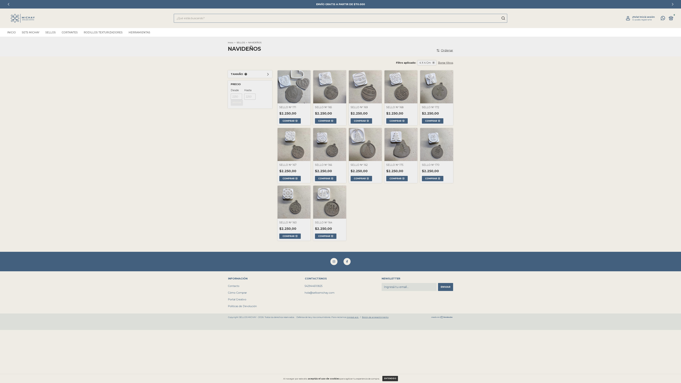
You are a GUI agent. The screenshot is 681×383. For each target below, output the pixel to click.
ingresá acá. (353, 317)
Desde (235, 90)
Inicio (11, 32)
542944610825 (313, 286)
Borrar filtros (445, 62)
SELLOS (241, 42)
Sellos (50, 32)
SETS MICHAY (30, 32)
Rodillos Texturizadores (103, 32)
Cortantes (70, 32)
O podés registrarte (642, 19)
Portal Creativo (237, 299)
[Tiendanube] (442, 317)
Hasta (247, 90)
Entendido (390, 378)
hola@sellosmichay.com (319, 292)
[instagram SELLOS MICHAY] (333, 261)
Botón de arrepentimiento (375, 317)
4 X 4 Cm (425, 62)
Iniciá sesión (647, 17)
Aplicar (236, 102)
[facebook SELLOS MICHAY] (347, 261)
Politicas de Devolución (242, 306)
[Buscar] (503, 18)
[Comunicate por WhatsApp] (663, 18)
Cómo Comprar (237, 292)
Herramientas (139, 32)
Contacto (233, 286)
